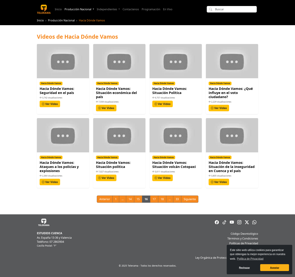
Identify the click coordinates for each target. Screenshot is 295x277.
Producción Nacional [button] (78, 9)
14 (130, 199)
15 (138, 199)
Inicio (58, 9)
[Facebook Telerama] (217, 222)
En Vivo (167, 9)
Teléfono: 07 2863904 (50, 242)
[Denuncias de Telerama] (254, 222)
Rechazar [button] (244, 267)
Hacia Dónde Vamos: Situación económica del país (116, 92)
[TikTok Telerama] (224, 222)
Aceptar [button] (274, 267)
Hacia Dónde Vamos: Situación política (113, 164)
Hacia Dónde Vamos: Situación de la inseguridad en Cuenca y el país (232, 166)
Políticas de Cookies (245, 248)
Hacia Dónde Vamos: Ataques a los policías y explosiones (59, 166)
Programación (151, 9)
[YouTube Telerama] (232, 222)
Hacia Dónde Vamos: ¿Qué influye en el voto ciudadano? (231, 92)
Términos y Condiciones (242, 238)
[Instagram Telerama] (239, 222)
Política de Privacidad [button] (250, 258)
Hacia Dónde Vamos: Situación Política (169, 90)
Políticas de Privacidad (243, 243)
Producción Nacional (61, 20)
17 (154, 199)
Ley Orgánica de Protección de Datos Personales (226, 258)
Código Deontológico (244, 234)
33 (177, 199)
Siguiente (190, 199)
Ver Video (51, 104)
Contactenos (131, 9)
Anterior (104, 199)
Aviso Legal (251, 253)
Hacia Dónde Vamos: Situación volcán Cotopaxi (174, 164)
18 (162, 199)
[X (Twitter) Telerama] (247, 222)
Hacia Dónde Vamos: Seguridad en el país (57, 90)
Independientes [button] (107, 9)
